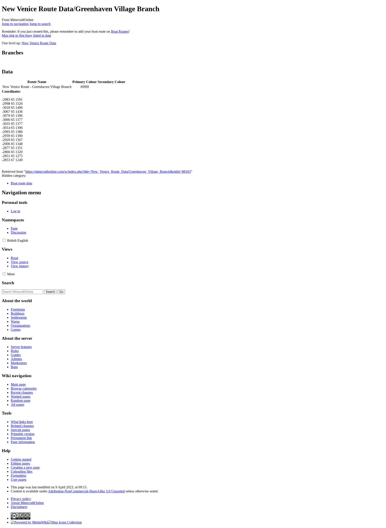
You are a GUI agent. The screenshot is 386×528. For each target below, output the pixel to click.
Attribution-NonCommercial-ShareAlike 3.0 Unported (86, 491)
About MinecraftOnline (27, 503)
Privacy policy (21, 499)
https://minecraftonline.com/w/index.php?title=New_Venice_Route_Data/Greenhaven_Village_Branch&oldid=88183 (108, 171)
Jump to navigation (15, 24)
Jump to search (39, 24)
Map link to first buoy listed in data (26, 35)
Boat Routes (119, 31)
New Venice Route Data (39, 43)
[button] (4, 240)
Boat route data (21, 183)
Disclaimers (19, 507)
